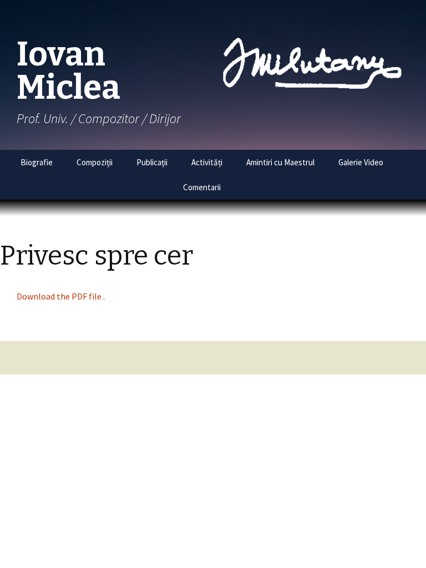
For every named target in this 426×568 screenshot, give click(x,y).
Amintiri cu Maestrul (280, 162)
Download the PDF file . (61, 296)
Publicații (152, 162)
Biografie (37, 162)
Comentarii (202, 187)
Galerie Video (360, 162)
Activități (206, 162)
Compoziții (95, 162)
